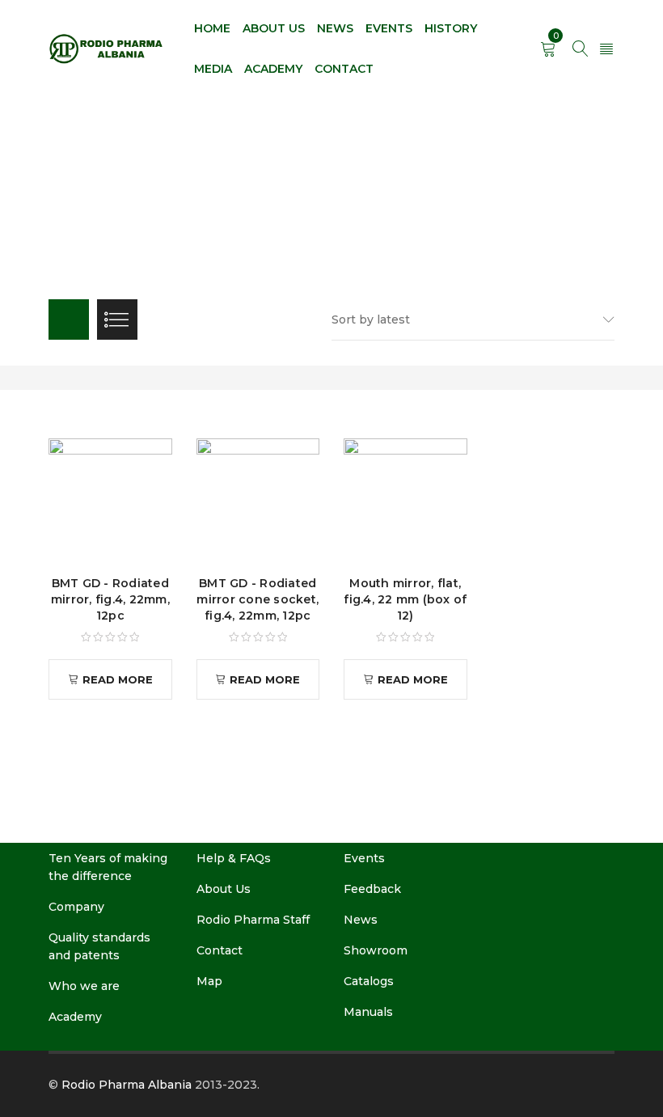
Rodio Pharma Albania (126, 1084)
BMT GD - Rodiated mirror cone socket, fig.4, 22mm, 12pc (257, 599)
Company (76, 906)
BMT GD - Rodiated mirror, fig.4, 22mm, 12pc (110, 599)
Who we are (84, 986)
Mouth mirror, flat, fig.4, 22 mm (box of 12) (405, 599)
